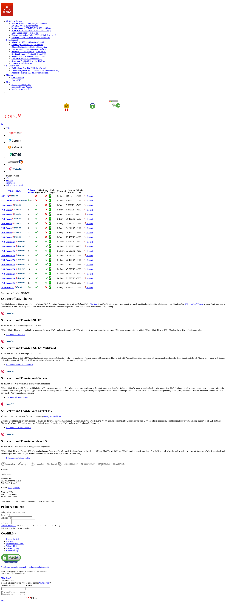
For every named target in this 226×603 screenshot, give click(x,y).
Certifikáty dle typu (14, 21)
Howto (9, 82)
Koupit (89, 196)
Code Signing (12, 551)
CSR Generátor (18, 77)
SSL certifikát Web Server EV (18, 427)
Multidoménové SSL (15, 544)
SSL (3, 601)
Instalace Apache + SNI (21, 89)
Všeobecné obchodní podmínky (14, 567)
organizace (10, 183)
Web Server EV (8, 242)
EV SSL (9, 541)
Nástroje (9, 75)
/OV (36, 70)
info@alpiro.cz (14, 487)
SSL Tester (16, 80)
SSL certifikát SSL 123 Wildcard (19, 365)
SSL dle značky (12, 40)
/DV (29, 68)
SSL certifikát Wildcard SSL (18, 458)
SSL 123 (5, 196)
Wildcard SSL (7, 287)
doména (9, 180)
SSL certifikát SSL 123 (15, 334)
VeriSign (93, 304)
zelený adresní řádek (14, 185)
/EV (30, 73)
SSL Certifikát (14, 191)
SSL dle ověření (12, 66)
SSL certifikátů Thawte (194, 304)
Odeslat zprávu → (8, 526)
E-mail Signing (12, 548)
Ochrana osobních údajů (39, 567)
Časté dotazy (44, 583)
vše (7, 178)
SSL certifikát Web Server (17, 397)
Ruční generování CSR (21, 84)
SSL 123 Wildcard (9, 201)
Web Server (6, 205)
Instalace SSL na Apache (22, 87)
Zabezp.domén (31, 191)
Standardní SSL (12, 539)
